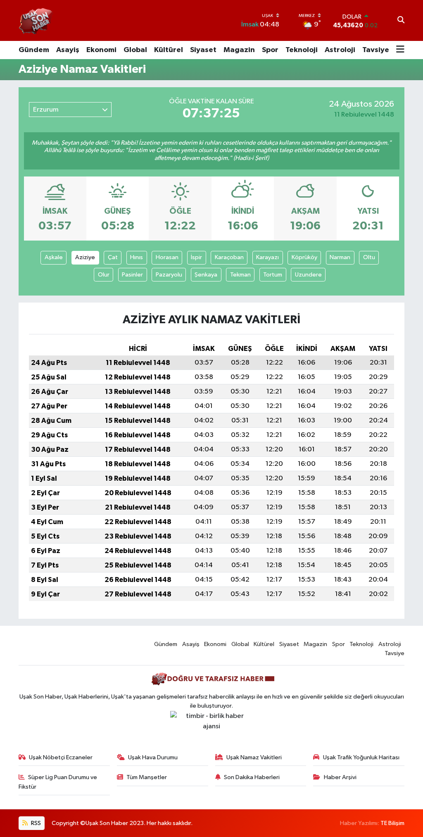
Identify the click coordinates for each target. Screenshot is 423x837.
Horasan (167, 257)
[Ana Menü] (400, 50)
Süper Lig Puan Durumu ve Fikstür (58, 781)
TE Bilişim (392, 823)
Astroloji (340, 50)
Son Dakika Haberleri (252, 777)
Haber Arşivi (340, 777)
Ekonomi (101, 50)
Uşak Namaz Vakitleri (254, 757)
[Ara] (400, 20)
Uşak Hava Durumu (153, 757)
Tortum (272, 275)
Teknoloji (301, 50)
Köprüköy (304, 257)
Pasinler (132, 275)
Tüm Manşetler (146, 777)
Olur (103, 275)
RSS (35, 823)
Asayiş (67, 50)
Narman (340, 257)
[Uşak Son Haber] (36, 20)
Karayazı (267, 257)
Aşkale (54, 257)
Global (135, 50)
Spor (270, 50)
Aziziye (85, 257)
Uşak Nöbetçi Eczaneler (61, 757)
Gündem (34, 50)
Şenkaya (206, 275)
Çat (113, 257)
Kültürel (168, 50)
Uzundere (308, 275)
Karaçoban (229, 257)
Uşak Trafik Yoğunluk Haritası (361, 757)
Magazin (239, 50)
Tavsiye (375, 50)
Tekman (240, 275)
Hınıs (136, 257)
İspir (196, 257)
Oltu (369, 257)
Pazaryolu (169, 275)
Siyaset (203, 50)
